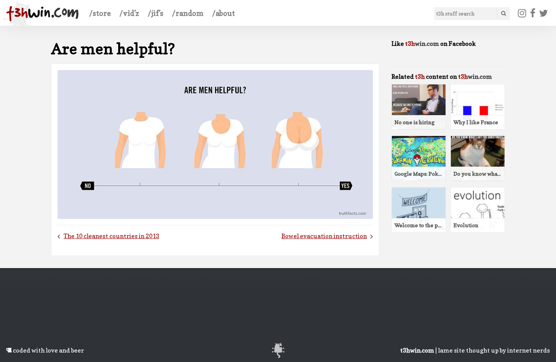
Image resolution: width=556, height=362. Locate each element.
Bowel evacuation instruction (324, 236)
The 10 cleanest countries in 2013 (111, 236)
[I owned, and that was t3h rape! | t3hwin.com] (42, 13)
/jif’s (155, 13)
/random (187, 13)
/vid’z (129, 13)
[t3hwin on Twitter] (543, 13)
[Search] (503, 13)
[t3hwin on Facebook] (532, 13)
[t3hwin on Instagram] (522, 13)
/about (223, 13)
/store (100, 13)
